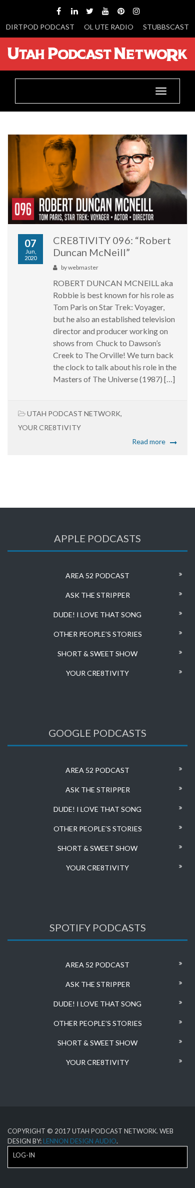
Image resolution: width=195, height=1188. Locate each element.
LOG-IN (24, 1155)
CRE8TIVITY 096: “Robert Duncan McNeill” (112, 246)
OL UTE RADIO (109, 27)
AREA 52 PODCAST (98, 575)
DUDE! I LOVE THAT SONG (98, 614)
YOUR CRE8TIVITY (49, 427)
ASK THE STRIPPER (98, 595)
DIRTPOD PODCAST (40, 27)
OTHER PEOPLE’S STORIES (98, 634)
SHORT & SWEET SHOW (98, 653)
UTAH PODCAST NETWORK (73, 413)
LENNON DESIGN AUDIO (79, 1141)
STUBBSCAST (166, 27)
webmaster (83, 267)
